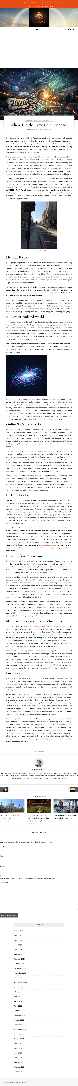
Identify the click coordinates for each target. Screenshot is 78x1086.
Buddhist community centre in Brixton (39, 626)
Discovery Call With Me (46, 2)
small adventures (49, 545)
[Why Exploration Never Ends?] (4, 789)
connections (38, 451)
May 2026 (18, 945)
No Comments (39, 752)
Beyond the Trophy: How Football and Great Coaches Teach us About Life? (38, 818)
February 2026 (19, 959)
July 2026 (17, 935)
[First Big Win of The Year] (73, 789)
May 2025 (18, 1001)
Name (2, 846)
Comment (4, 883)
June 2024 (18, 1048)
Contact (59, 2)
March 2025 (18, 1011)
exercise (46, 722)
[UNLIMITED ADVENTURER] (39, 19)
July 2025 (17, 992)
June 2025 (18, 997)
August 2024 (19, 1039)
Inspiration (47, 120)
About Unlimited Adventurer (26, 2)
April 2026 (18, 950)
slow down (67, 641)
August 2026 (19, 931)
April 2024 (18, 1058)
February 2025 (19, 1015)
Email (2, 856)
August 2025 (19, 987)
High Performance (33, 120)
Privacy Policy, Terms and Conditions (39, 6)
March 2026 (18, 954)
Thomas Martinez (45, 129)
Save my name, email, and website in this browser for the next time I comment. (27, 879)
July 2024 (17, 1043)
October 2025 (19, 978)
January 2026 (19, 964)
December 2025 (20, 968)
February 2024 (19, 1067)
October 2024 (19, 1034)
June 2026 (18, 940)
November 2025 (20, 973)
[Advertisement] (39, 52)
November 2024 (20, 1029)
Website (3, 866)
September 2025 (20, 982)
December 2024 (20, 1025)
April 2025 (18, 1006)
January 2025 (19, 1020)
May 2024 (18, 1053)
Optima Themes (20, 1082)
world (18, 487)
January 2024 (19, 1072)
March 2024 (18, 1062)
